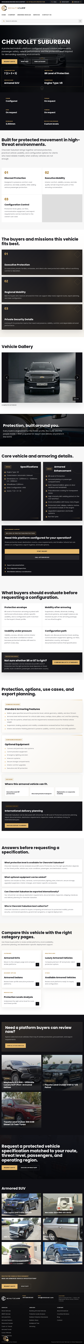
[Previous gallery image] (7, 377)
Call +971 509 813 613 (42, 557)
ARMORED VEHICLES (24, 15)
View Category (39, 61)
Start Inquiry (42, 551)
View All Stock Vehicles (15, 1045)
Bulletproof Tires (34, 1323)
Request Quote (9, 61)
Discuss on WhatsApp (29, 1167)
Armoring (32, 1326)
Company (60, 1307)
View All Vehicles (7, 1336)
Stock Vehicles (6, 1311)
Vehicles (4, 1307)
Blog (58, 1317)
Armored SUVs (6, 1317)
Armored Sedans (7, 1320)
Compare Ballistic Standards (66, 662)
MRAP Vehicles (6, 1314)
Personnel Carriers (7, 1323)
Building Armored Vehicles (37, 1311)
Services (32, 1307)
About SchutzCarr (62, 1311)
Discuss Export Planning (16, 825)
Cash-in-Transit (7, 1326)
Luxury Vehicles (6, 1333)
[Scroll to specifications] (42, 88)
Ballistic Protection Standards (38, 1317)
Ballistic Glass (33, 1320)
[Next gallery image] (77, 377)
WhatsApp (24, 61)
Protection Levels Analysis (37, 1314)
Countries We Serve (63, 1314)
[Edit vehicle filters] (80, 21)
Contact (59, 1320)
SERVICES (36, 15)
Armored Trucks (6, 1329)
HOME (4, 15)
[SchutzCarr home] (13, 8)
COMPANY (11, 15)
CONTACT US (46, 15)
